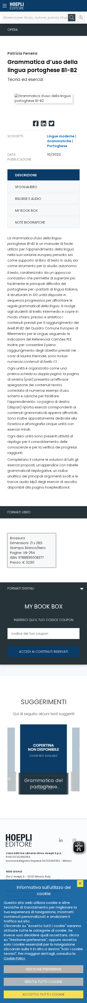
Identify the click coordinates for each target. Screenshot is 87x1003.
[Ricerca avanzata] (81, 17)
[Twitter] (51, 123)
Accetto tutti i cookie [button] (43, 994)
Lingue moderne (60, 136)
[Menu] (4, 6)
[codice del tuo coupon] (43, 633)
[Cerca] (71, 17)
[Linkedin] (43, 123)
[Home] (35, 6)
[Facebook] (36, 123)
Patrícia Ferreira (22, 53)
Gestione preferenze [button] (43, 969)
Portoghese (57, 146)
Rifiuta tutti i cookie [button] (43, 981)
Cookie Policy (14, 958)
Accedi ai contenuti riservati (43, 651)
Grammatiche (59, 141)
